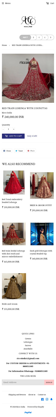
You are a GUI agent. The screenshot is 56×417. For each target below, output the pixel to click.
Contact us (42, 395)
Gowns (28, 339)
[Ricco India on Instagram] (47, 400)
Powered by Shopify (35, 407)
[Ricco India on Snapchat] (51, 400)
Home (4, 45)
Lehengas (28, 342)
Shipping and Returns (17, 395)
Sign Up (49, 382)
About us (31, 395)
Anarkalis (28, 349)
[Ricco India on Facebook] (42, 400)
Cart (52, 3)
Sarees (28, 345)
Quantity (6, 125)
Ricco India (20, 407)
